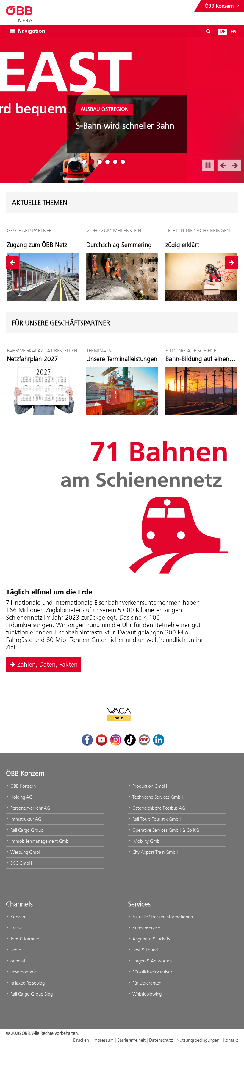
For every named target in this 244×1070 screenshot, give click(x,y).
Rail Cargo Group (26, 830)
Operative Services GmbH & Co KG (165, 830)
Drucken (81, 1040)
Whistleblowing (146, 994)
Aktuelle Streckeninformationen (162, 917)
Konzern (17, 917)
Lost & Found (144, 950)
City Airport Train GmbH (154, 852)
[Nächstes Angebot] (235, 165)
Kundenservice (145, 928)
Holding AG (20, 797)
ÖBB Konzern (22, 786)
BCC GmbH (20, 863)
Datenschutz (161, 1040)
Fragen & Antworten (151, 961)
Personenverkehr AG (29, 808)
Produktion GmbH (149, 786)
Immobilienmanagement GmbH (40, 841)
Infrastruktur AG (25, 819)
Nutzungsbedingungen (197, 1040)
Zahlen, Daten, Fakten (47, 665)
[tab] (84, 161)
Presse (16, 928)
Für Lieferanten (146, 983)
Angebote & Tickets (150, 939)
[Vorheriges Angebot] (223, 165)
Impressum (103, 1040)
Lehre (15, 950)
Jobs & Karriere (24, 939)
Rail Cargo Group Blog (31, 994)
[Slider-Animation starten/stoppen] (208, 165)
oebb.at (17, 961)
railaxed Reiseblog (27, 983)
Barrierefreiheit (131, 1040)
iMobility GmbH (146, 841)
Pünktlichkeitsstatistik (151, 972)
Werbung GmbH (25, 852)
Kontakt (230, 1040)
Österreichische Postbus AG (158, 808)
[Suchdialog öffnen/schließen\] (208, 31)
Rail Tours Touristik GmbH (156, 819)
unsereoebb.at (23, 972)
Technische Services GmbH (157, 797)
